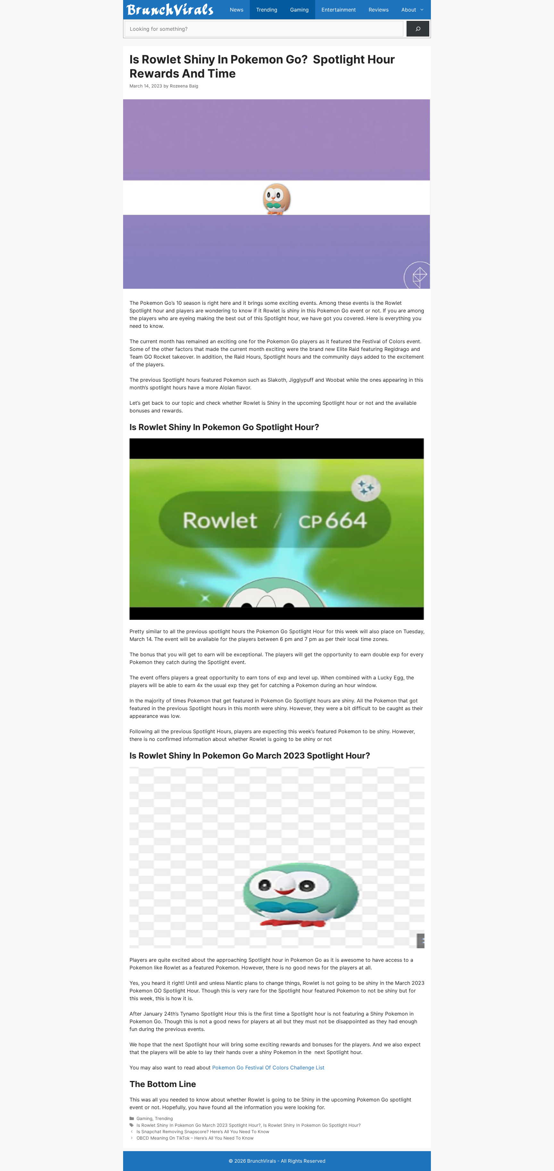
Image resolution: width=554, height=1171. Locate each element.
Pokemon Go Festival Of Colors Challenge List (268, 1067)
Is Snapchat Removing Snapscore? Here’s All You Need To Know (203, 1131)
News (236, 9)
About (408, 9)
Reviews (379, 9)
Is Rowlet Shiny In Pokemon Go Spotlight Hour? (312, 1125)
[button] (423, 9)
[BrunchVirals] (169, 9)
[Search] (418, 29)
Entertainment (339, 9)
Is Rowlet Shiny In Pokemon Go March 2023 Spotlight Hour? (199, 1125)
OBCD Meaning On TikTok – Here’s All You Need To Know (195, 1138)
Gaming (299, 9)
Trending (266, 9)
